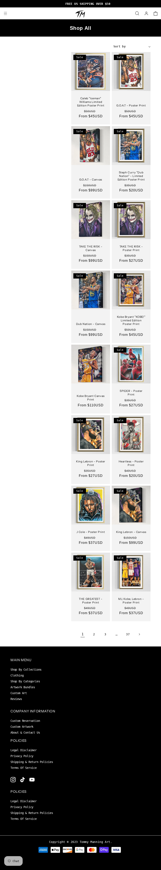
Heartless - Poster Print (131, 463)
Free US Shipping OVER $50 (80, 3)
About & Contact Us (25, 732)
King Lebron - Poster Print (90, 463)
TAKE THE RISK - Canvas (91, 248)
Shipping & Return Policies (31, 762)
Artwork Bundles (22, 687)
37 (128, 634)
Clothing (16, 675)
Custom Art (18, 693)
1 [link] (83, 634)
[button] (5, 13)
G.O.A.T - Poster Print (131, 105)
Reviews (16, 699)
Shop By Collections (26, 669)
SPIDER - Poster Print (131, 392)
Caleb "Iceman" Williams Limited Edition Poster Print (90, 102)
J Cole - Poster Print (91, 532)
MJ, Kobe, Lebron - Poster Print (131, 600)
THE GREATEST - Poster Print (90, 600)
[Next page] (139, 634)
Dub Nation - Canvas (90, 324)
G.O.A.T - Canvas (90, 179)
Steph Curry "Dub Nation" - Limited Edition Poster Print (131, 176)
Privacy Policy (21, 756)
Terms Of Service (23, 767)
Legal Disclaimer (23, 750)
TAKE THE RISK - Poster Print (131, 248)
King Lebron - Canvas (131, 532)
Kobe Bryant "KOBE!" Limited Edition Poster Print (131, 320)
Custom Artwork (21, 726)
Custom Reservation (25, 720)
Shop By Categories (25, 681)
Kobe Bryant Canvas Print (91, 397)
